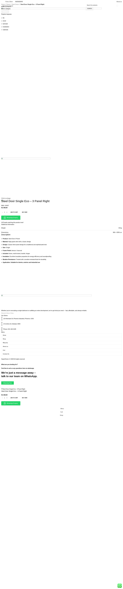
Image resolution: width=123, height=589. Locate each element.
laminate (5, 23)
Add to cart (14, 212)
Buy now (24, 397)
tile (3, 18)
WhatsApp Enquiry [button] (12, 403)
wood (4, 21)
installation (6, 27)
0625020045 (19, 1)
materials (5, 29)
